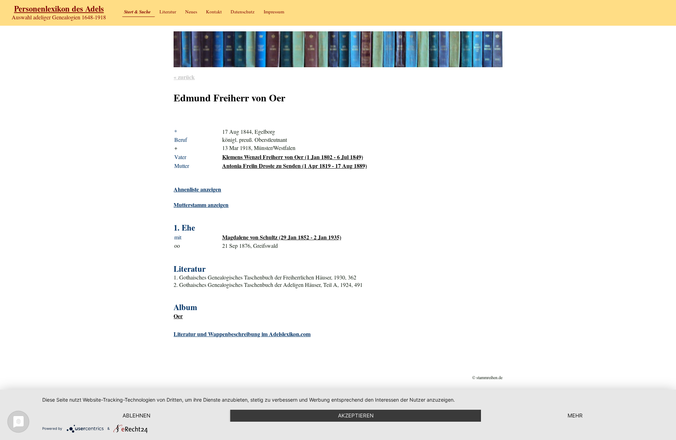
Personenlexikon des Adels (59, 8)
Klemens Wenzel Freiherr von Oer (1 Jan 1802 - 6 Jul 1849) (292, 157)
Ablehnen (136, 415)
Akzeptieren (356, 415)
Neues (191, 11)
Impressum (274, 11)
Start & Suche (137, 11)
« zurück (184, 77)
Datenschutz (243, 11)
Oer (178, 316)
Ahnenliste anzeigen (197, 189)
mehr (575, 415)
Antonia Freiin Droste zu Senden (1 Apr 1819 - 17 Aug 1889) (294, 166)
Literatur (167, 11)
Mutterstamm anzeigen (201, 205)
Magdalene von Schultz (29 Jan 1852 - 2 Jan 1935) (281, 237)
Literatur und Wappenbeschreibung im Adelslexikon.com (242, 334)
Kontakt (214, 11)
